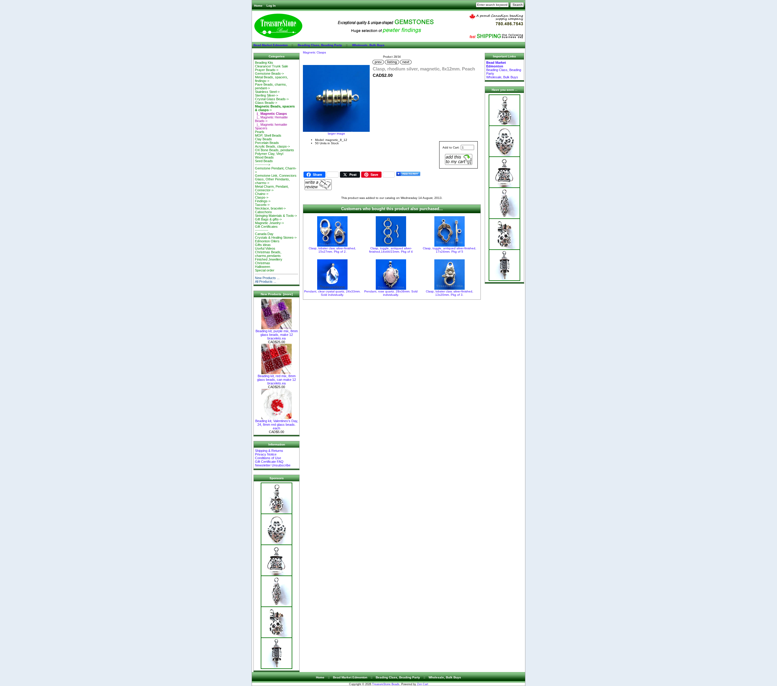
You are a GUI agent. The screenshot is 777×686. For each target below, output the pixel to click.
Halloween (262, 266)
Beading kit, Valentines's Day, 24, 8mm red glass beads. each (276, 424)
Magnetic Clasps (314, 52)
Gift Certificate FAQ (269, 461)
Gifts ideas (263, 245)
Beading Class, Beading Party (320, 45)
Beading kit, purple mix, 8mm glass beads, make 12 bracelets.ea (277, 334)
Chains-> (261, 194)
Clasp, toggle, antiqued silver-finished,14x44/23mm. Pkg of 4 (391, 250)
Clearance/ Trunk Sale (271, 66)
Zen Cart (422, 684)
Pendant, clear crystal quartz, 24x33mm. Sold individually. (332, 293)
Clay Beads (263, 139)
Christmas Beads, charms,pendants (268, 254)
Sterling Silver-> (266, 95)
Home (258, 5)
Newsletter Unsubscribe (272, 465)
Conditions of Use (268, 458)
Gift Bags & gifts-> (268, 219)
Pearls (259, 132)
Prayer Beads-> (266, 70)
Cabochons (263, 212)
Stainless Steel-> (267, 92)
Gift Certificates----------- (266, 228)
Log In (271, 5)
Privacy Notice (266, 454)
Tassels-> (262, 204)
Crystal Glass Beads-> (272, 99)
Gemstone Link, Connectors (276, 175)
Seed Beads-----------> (264, 162)
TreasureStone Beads (385, 684)
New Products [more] (277, 294)
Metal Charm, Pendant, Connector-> (272, 188)
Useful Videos (265, 248)
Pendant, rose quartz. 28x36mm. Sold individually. (391, 293)
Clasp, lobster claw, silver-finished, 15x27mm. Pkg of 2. (332, 250)
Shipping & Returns (269, 450)
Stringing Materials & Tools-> (276, 215)
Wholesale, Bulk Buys (368, 45)
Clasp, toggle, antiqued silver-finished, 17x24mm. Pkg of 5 (449, 250)
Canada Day (264, 234)
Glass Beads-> (266, 102)
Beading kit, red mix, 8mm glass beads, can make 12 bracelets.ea (276, 379)
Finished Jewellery (268, 259)
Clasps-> (261, 197)
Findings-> (262, 201)
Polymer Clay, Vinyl (269, 153)
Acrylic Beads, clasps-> (272, 146)
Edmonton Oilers (267, 241)
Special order (264, 270)
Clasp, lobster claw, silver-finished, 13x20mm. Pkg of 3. (449, 293)
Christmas (262, 263)
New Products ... (267, 278)
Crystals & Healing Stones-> (276, 237)
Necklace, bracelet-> (270, 208)
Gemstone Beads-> (269, 73)
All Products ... (265, 281)
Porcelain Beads (267, 143)
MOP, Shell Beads (268, 135)
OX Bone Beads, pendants (274, 150)
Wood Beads (264, 157)
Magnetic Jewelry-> (269, 223)
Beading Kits (264, 62)
